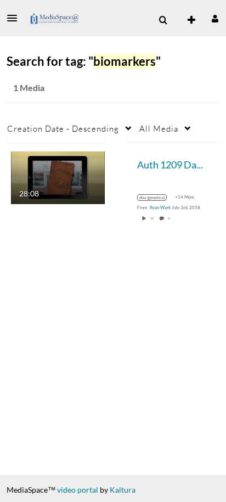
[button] (15, 18)
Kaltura (122, 489)
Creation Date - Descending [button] (63, 128)
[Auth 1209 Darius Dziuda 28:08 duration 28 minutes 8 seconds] (58, 176)
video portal (77, 489)
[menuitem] (162, 20)
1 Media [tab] (28, 87)
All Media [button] (158, 128)
